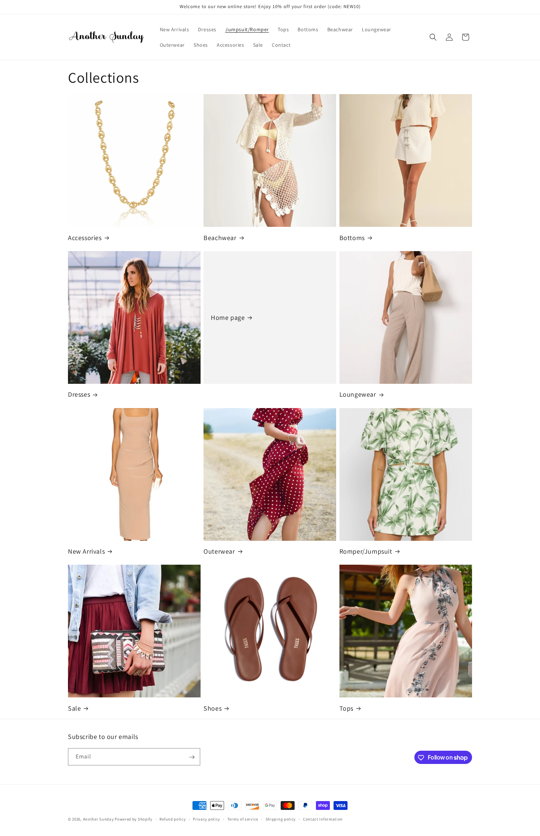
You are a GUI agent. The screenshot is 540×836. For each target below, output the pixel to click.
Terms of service (242, 818)
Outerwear (219, 551)
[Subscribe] (192, 757)
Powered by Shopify (133, 819)
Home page (228, 317)
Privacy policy (206, 818)
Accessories (85, 237)
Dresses (79, 394)
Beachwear (220, 237)
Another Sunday (98, 819)
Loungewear (357, 394)
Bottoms (352, 237)
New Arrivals (86, 551)
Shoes (213, 708)
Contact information (323, 818)
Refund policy (172, 818)
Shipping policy (281, 818)
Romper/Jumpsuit (365, 551)
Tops (346, 708)
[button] (433, 37)
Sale (74, 708)
